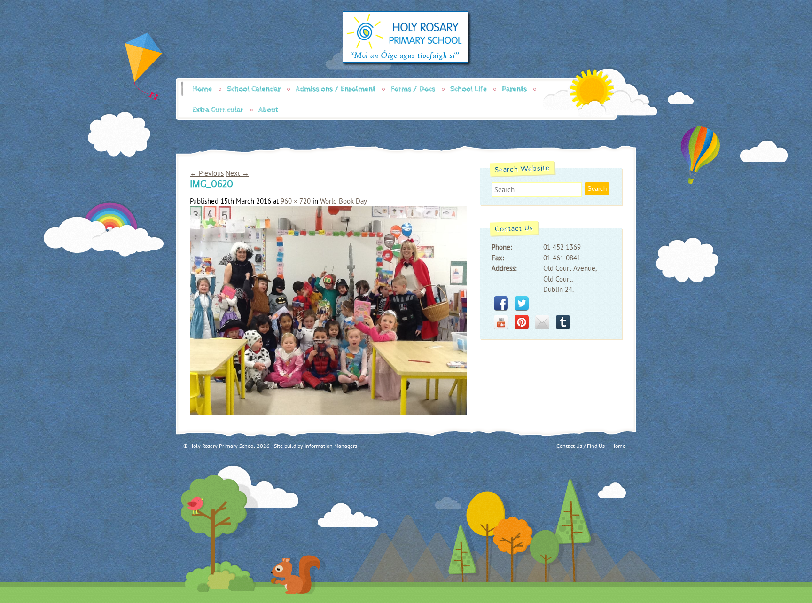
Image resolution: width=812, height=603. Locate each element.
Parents (514, 89)
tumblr (563, 322)
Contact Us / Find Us (580, 445)
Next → (237, 173)
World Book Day (343, 200)
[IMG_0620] (328, 411)
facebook (501, 303)
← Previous (207, 173)
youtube (501, 322)
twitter (522, 303)
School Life (468, 89)
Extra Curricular (217, 109)
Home (202, 89)
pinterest (522, 322)
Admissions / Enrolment (335, 89)
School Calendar (254, 89)
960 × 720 (296, 200)
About (268, 109)
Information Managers (330, 445)
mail (542, 322)
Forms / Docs (412, 89)
